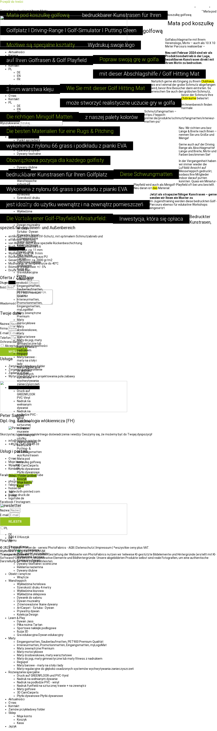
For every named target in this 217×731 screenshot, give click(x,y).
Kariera (13, 55)
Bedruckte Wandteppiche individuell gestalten (27, 182)
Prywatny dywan (28, 235)
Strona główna (18, 546)
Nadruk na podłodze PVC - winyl (27, 415)
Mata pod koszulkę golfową (29, 460)
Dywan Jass (25, 252)
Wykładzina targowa (30, 557)
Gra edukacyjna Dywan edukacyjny (40, 635)
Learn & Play (16, 248)
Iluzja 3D (22, 269)
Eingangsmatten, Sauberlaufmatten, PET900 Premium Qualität (30, 291)
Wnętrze (23, 174)
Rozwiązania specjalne (24, 387)
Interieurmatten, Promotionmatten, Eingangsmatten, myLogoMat (29, 304)
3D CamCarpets (28, 465)
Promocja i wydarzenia (23, 136)
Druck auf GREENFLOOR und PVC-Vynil (42, 675)
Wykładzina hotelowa (24, 192)
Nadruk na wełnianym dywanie (24, 404)
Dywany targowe (28, 147)
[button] (108, 130)
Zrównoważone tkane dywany (27, 240)
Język (12, 726)
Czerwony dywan (28, 150)
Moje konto (24, 482)
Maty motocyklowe (26, 321)
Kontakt (13, 65)
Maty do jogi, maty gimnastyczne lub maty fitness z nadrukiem (29, 345)
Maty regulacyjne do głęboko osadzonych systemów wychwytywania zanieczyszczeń (28, 376)
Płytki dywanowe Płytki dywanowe (28, 470)
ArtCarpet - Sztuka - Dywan (27, 230)
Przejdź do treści (11, 1)
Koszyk (22, 479)
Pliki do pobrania (19, 59)
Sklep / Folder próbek (22, 475)
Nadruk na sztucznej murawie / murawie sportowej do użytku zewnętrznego (27, 431)
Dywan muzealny (28, 225)
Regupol (22, 353)
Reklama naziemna (24, 162)
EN (19, 76)
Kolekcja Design (27, 245)
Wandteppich (17, 580)
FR (18, 79)
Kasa (20, 485)
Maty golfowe (26, 689)
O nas (12, 62)
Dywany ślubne (27, 167)
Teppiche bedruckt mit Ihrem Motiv (24, 11)
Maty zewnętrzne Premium (29, 314)
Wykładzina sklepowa (24, 213)
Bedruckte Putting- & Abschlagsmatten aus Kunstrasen (29, 450)
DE (19, 72)
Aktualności (16, 52)
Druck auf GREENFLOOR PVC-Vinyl (26, 394)
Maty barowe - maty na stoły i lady (27, 360)
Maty (11, 282)
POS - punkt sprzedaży (32, 553)
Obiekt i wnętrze (19, 170)
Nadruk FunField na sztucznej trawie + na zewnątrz (51, 685)
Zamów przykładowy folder (26, 709)
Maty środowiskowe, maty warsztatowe (44, 655)
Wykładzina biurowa (24, 206)
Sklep (12, 712)
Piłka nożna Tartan (24, 257)
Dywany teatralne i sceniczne (29, 155)
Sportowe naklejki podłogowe (29, 263)
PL (10, 69)
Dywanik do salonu (24, 219)
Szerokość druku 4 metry (34, 587)
